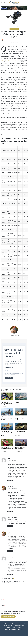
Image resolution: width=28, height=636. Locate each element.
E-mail (3, 605)
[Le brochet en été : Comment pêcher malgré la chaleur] (7, 411)
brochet (19, 87)
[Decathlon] (14, 7)
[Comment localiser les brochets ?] (21, 396)
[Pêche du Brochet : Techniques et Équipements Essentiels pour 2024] (7, 396)
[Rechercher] (26, 3)
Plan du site (9, 627)
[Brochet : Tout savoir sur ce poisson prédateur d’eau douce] (21, 426)
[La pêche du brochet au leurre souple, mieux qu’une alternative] (21, 442)
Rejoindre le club (9, 367)
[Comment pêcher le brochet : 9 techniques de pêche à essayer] (7, 442)
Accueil (5, 26)
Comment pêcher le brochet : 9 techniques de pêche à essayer (7, 448)
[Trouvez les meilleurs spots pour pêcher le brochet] (21, 411)
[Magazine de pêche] (14, 2)
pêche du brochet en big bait (9, 60)
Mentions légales (17, 627)
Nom (2, 599)
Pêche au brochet (21, 26)
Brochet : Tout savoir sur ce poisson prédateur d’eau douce (20, 433)
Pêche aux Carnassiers (12, 26)
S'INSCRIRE (9, 378)
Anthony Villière (6, 40)
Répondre (10, 480)
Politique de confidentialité (10, 629)
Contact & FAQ (20, 629)
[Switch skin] (24, 3)
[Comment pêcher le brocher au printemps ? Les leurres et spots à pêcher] (7, 426)
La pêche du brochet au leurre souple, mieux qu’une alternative (20, 448)
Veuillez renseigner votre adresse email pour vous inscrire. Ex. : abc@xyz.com (14, 374)
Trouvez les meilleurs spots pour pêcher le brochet (19, 418)
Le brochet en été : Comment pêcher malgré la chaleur (7, 418)
